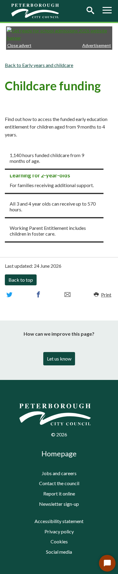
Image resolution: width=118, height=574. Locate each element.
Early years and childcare (47, 65)
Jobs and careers (59, 473)
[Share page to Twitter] (9, 294)
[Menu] (107, 11)
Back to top (20, 280)
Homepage (59, 453)
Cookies (59, 541)
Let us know (59, 358)
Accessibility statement (59, 521)
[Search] (90, 11)
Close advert (19, 45)
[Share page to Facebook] (38, 294)
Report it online (59, 493)
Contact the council (59, 483)
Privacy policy (59, 531)
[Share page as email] (67, 294)
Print (106, 294)
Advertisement (96, 45)
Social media (59, 552)
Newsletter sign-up (59, 504)
